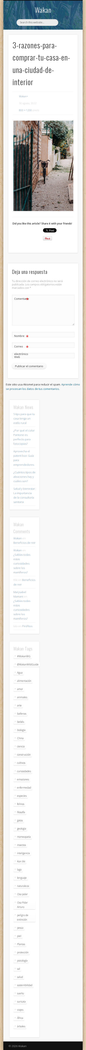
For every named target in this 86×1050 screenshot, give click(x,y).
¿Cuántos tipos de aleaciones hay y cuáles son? (24, 476)
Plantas (21, 944)
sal (18, 969)
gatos (20, 820)
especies (22, 796)
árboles (21, 1026)
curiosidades (24, 771)
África (20, 1018)
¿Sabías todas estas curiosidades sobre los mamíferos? (21, 563)
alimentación (24, 681)
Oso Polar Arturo (22, 905)
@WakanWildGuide (28, 664)
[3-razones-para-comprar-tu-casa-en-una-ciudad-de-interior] (43, 166)
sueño (20, 993)
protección (23, 952)
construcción (24, 754)
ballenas (21, 713)
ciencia (21, 746)
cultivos (21, 763)
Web (17, 357)
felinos (20, 804)
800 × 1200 (25, 110)
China (20, 738)
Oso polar (22, 894)
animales (22, 697)
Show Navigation (67, 37)
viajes (20, 1010)
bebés (20, 722)
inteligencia (23, 853)
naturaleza (23, 886)
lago (19, 869)
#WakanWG (23, 656)
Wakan (43, 10)
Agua (20, 672)
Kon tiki (21, 861)
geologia (21, 828)
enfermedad (24, 787)
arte (19, 705)
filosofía (21, 812)
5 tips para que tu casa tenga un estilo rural (24, 418)
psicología (22, 960)
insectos (21, 845)
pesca (20, 928)
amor (20, 689)
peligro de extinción (22, 917)
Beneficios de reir (24, 543)
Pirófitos (27, 626)
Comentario (21, 299)
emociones (23, 779)
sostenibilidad (24, 985)
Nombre (21, 336)
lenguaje (22, 878)
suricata (21, 1001)
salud (20, 977)
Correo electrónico (21, 350)
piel (19, 936)
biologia (21, 730)
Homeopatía (24, 837)
